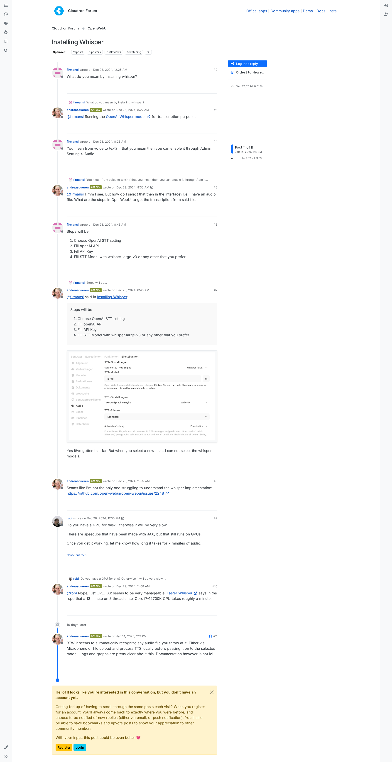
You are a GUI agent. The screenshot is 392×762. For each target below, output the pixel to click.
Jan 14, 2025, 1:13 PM (131, 636)
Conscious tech (76, 555)
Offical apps (256, 11)
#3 (215, 110)
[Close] (211, 692)
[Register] (386, 14)
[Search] (6, 50)
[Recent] (6, 14)
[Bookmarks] (6, 41)
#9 (215, 518)
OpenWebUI (60, 52)
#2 (215, 69)
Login (80, 747)
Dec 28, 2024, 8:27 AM (132, 110)
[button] (6, 747)
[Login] (386, 5)
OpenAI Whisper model (125, 116)
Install (333, 11)
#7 (215, 290)
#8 (215, 481)
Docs (320, 11)
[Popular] (6, 32)
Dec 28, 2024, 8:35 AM (132, 187)
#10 (215, 586)
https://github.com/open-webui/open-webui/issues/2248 (115, 493)
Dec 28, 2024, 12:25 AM (110, 69)
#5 (215, 187)
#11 (215, 636)
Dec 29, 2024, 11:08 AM (133, 586)
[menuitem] (386, 5)
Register (64, 747)
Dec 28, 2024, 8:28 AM (109, 141)
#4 (215, 141)
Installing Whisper (112, 297)
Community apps (284, 11)
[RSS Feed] (148, 52)
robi (69, 518)
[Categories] (6, 5)
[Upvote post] (206, 88)
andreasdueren (78, 110)
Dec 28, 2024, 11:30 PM (103, 518)
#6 (215, 224)
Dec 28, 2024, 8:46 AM (109, 224)
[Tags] (6, 23)
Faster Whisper (179, 593)
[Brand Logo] (59, 10)
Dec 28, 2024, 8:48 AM (132, 290)
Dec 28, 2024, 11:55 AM (133, 481)
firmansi (73, 69)
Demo (308, 11)
